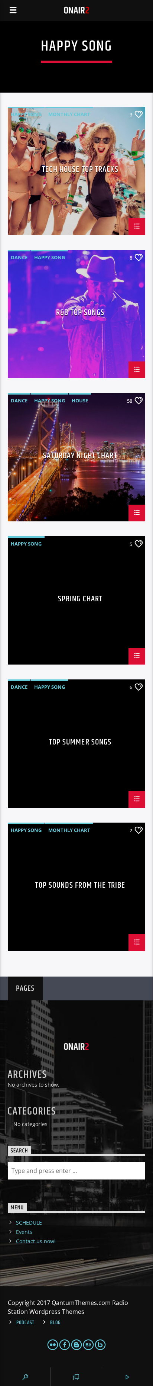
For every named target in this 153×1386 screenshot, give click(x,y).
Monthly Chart (69, 114)
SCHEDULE (29, 1222)
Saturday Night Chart (80, 456)
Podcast (25, 1323)
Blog (55, 1323)
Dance (19, 257)
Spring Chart (80, 600)
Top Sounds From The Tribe (80, 886)
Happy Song (26, 114)
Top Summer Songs (80, 743)
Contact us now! (36, 1241)
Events (24, 1231)
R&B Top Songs (80, 313)
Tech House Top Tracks (80, 170)
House (80, 400)
